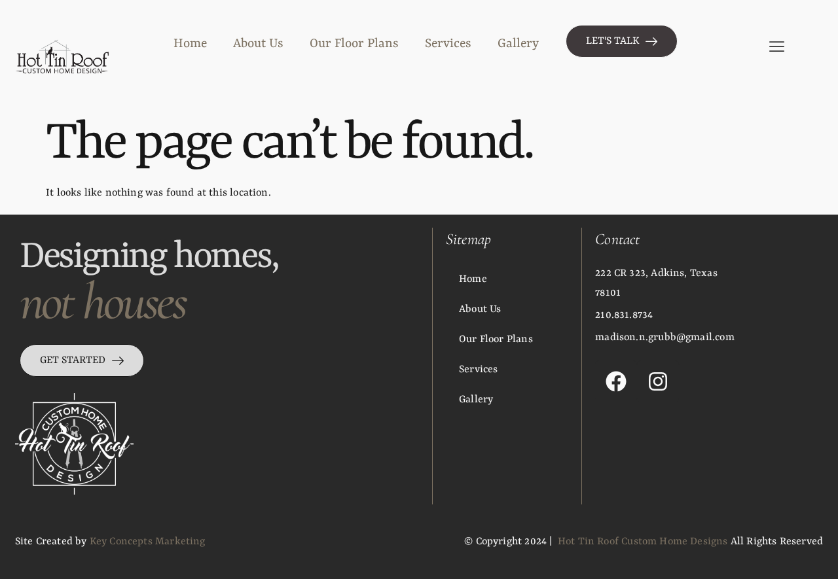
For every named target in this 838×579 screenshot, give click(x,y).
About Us (258, 44)
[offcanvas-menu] (777, 48)
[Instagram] (658, 381)
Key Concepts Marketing (148, 542)
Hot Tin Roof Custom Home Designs (643, 542)
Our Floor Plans (354, 44)
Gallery (518, 44)
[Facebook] (616, 381)
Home (190, 44)
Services (448, 44)
